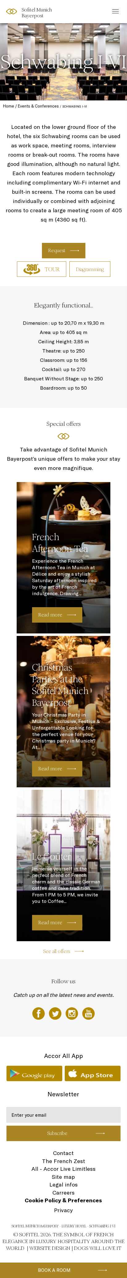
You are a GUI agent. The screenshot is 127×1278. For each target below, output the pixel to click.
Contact (63, 1153)
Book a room (54, 1270)
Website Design (49, 1248)
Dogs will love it (97, 1248)
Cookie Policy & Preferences (63, 1200)
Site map (63, 1176)
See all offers (56, 951)
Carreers (63, 1192)
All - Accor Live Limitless (63, 1168)
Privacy (63, 1210)
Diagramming (90, 269)
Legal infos (63, 1184)
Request (56, 250)
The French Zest (63, 1161)
